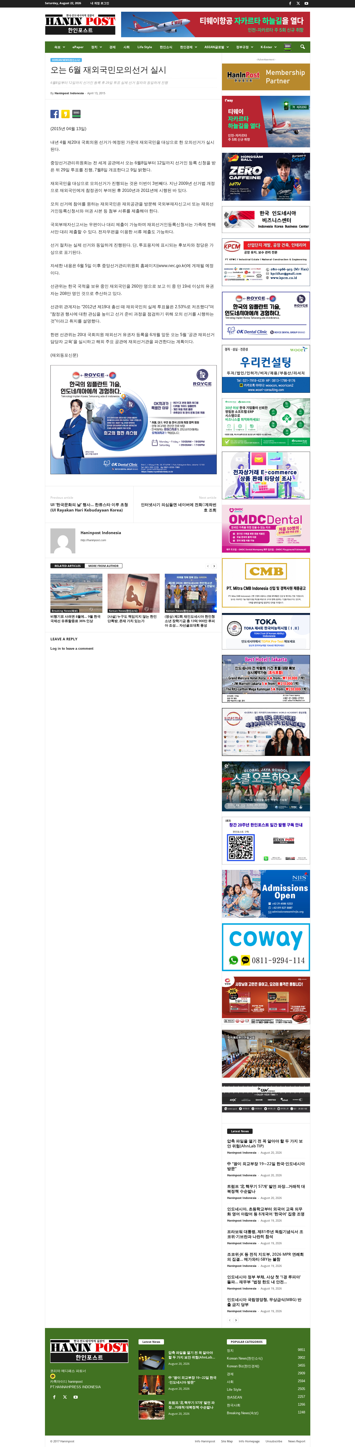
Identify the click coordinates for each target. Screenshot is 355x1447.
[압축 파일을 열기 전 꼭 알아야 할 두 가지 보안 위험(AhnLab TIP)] (152, 1360)
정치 (94, 47)
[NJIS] (266, 894)
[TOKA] (266, 631)
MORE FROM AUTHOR (103, 566)
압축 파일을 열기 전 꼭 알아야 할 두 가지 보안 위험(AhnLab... (191, 1355)
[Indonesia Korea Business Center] (266, 219)
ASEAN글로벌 (214, 47)
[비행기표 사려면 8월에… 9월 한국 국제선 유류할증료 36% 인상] (76, 593)
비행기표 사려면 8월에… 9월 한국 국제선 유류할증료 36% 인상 (75, 618)
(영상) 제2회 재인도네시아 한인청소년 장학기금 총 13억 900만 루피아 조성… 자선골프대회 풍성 (190, 621)
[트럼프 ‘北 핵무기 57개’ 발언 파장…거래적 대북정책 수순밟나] (152, 1410)
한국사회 (233, 1405)
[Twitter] (298, 4)
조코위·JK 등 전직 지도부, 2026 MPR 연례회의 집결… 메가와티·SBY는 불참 (265, 1257)
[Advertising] (133, 419)
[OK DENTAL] (266, 315)
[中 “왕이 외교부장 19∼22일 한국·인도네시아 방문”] (152, 1385)
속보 (57, 47)
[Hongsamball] (266, 177)
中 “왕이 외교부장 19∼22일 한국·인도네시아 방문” (266, 1166)
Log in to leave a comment (71, 648)
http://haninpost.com (93, 540)
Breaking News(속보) (65, 610)
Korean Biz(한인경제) (243, 1366)
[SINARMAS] (266, 732)
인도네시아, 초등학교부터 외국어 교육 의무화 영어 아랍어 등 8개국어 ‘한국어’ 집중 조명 (266, 1211)
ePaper (78, 47)
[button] (302, 47)
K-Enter (266, 47)
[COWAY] (266, 947)
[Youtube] (306, 4)
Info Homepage (249, 1441)
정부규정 (242, 47)
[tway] (266, 121)
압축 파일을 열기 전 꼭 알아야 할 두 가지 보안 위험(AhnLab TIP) (265, 1143)
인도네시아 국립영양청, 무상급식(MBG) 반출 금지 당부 (264, 1302)
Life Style (144, 47)
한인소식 (166, 47)
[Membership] (266, 77)
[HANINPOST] (266, 841)
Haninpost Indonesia (69, 93)
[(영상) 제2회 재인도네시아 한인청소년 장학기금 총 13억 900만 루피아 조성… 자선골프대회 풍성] (191, 593)
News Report (296, 1441)
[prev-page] (208, 566)
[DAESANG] (266, 1001)
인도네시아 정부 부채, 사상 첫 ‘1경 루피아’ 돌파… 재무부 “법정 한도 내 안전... (264, 1279)
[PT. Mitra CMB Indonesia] (266, 583)
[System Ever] (266, 422)
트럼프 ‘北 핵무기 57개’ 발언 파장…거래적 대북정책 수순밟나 (266, 1189)
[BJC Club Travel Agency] (266, 679)
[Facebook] (290, 4)
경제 (112, 47)
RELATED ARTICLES (68, 566)
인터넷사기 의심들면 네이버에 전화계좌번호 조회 (178, 507)
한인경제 (186, 47)
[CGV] (266, 1098)
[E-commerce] (266, 476)
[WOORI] (266, 369)
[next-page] (214, 566)
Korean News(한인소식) (66, 60)
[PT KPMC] (266, 262)
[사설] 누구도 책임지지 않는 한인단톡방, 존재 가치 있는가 (132, 618)
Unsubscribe (274, 1441)
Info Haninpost (205, 1441)
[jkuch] (266, 1054)
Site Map (227, 1441)
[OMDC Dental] (266, 529)
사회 (126, 47)
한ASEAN (234, 1397)
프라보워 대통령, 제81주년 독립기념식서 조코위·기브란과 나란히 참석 (265, 1234)
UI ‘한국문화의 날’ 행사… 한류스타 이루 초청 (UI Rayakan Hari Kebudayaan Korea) (89, 507)
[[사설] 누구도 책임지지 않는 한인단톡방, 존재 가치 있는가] (134, 593)
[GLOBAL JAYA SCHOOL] (266, 786)
